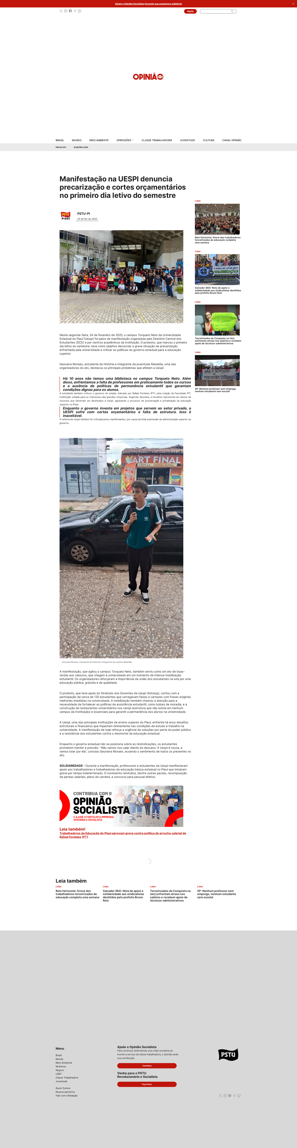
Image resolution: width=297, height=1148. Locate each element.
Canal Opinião (231, 140)
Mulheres (61, 1066)
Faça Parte (147, 1084)
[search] (232, 11)
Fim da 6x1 (61, 147)
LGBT (59, 1073)
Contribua (146, 1065)
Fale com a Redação (66, 1095)
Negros (60, 1070)
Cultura (208, 140)
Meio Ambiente (99, 140)
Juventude (187, 140)
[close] (293, 3)
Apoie (190, 11)
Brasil (60, 140)
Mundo (77, 140)
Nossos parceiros (65, 1091)
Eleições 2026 (81, 147)
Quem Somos (63, 1088)
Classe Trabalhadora (157, 140)
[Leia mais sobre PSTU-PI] (67, 215)
